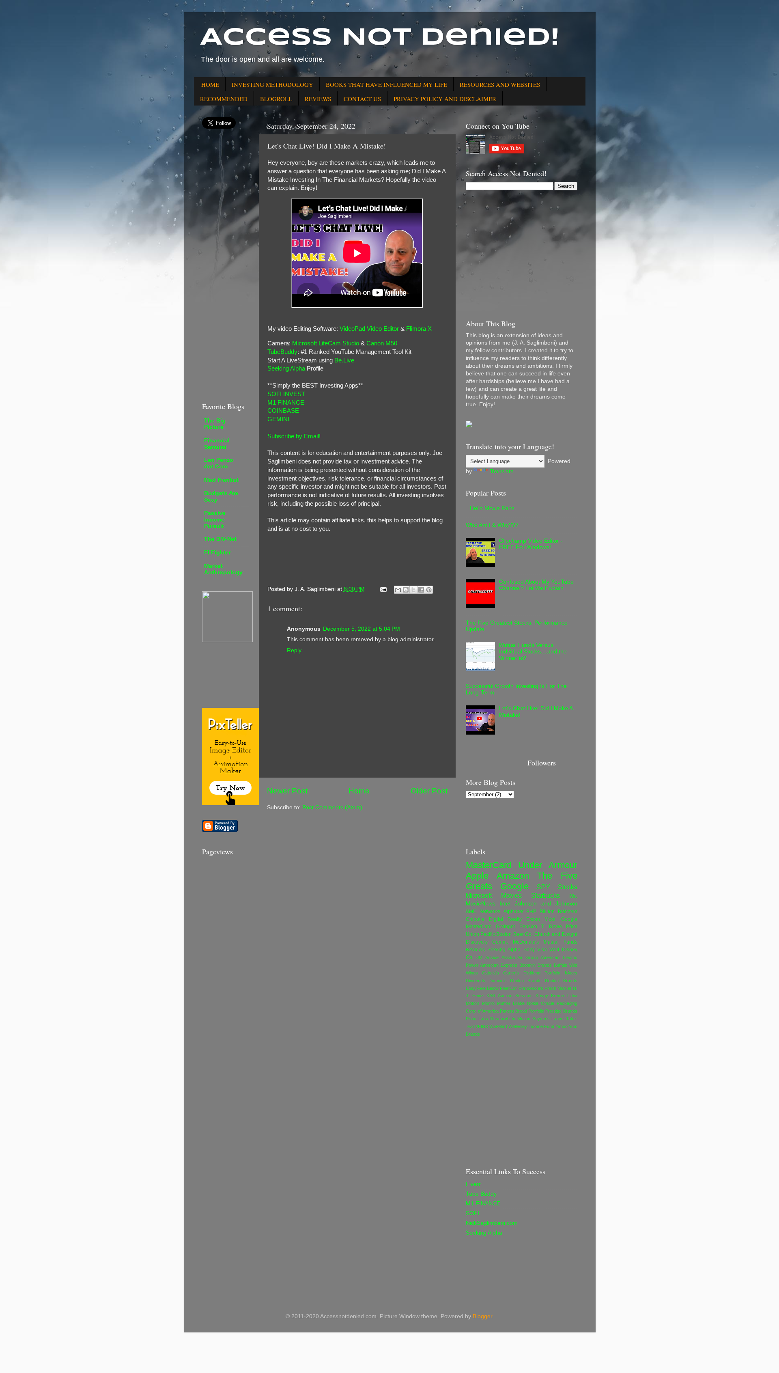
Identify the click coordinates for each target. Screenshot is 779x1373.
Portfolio (536, 1011)
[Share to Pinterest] (429, 590)
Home (359, 791)
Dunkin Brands (525, 980)
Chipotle (475, 919)
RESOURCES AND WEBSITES (500, 84)
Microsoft (479, 895)
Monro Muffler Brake (503, 1003)
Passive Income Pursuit (215, 519)
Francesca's (531, 988)
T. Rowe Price (559, 926)
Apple (477, 876)
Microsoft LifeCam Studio (325, 343)
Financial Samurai (217, 444)
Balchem (567, 911)
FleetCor (508, 988)
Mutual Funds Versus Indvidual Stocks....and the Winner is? (533, 651)
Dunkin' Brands (561, 980)
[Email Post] (383, 589)
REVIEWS (318, 99)
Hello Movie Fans (492, 508)
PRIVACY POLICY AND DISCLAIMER (445, 99)
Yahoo (561, 1026)
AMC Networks (483, 911)
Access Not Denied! (380, 38)
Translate (502, 471)
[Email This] (398, 590)
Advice (492, 957)
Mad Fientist (221, 480)
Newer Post (287, 791)
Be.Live (344, 360)
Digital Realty (505, 919)
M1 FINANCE (285, 402)
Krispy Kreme (550, 995)
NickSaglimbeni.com (492, 1223)
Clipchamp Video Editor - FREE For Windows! (531, 544)
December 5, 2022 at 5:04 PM (361, 629)
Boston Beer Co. (514, 934)
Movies (511, 895)
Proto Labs (477, 1018)
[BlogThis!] (406, 590)
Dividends (475, 980)
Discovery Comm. (487, 942)
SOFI (472, 1213)
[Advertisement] (226, 265)
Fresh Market (557, 988)
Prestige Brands (561, 1011)
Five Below (488, 988)
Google (514, 886)
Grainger (505, 926)
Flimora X (419, 328)
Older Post (429, 791)
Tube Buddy (481, 1194)
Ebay (471, 988)
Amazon (513, 876)
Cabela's (490, 972)
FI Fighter (217, 553)
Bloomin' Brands (535, 965)
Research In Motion (510, 1018)
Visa (542, 950)
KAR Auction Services (509, 995)
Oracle (547, 1003)
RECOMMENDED (223, 99)
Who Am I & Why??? (492, 525)
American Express (498, 965)
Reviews (475, 950)
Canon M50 (381, 343)
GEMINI (278, 419)
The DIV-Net (220, 539)
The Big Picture (215, 424)
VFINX (481, 1026)
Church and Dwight (555, 934)
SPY (543, 886)
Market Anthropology (223, 569)
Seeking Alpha (286, 368)
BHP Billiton (540, 911)
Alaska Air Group (519, 957)
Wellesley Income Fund (531, 1026)
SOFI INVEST (286, 394)
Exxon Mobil (541, 919)
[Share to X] (413, 590)
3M (479, 957)
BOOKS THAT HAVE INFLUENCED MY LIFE (386, 84)
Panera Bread (513, 1011)
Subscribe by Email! (294, 436)
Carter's (511, 972)
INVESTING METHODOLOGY (272, 84)
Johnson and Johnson (546, 904)
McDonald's (526, 942)
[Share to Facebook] (421, 590)
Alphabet (513, 911)
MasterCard (489, 865)
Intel (504, 904)
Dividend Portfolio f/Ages (550, 972)
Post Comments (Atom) (332, 807)
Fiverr (473, 1184)
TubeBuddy (282, 352)
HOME (210, 84)
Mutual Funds (560, 942)
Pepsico (528, 926)
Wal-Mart (498, 1026)
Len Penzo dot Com (218, 463)
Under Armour (547, 865)
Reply (294, 650)
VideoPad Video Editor (369, 328)
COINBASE (283, 410)
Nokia (532, 1003)
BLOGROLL (276, 99)
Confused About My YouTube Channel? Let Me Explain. (536, 585)
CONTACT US (362, 99)
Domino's (497, 980)
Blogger (482, 1316)
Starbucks (545, 895)
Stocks (567, 886)
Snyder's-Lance (548, 1018)
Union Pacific (480, 934)
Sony (529, 950)
